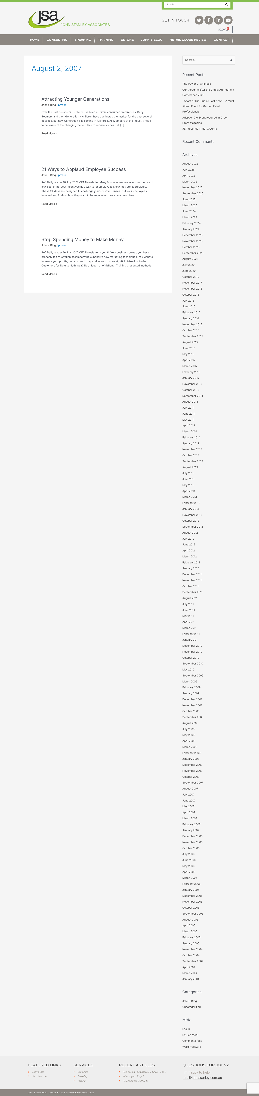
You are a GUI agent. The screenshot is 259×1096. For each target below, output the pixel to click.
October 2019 (190, 276)
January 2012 (190, 568)
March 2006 (189, 877)
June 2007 (189, 800)
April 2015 (188, 360)
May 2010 (188, 669)
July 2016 (188, 300)
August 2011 (190, 598)
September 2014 (192, 395)
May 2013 (188, 485)
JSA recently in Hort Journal (200, 128)
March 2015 (189, 366)
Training (105, 39)
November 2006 (192, 842)
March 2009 (189, 681)
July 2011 (188, 604)
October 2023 (191, 247)
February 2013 (191, 503)
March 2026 (189, 181)
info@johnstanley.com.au (202, 1078)
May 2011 (188, 616)
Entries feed (190, 1035)
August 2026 (190, 163)
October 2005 (190, 907)
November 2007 (192, 770)
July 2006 (188, 854)
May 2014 (188, 419)
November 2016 (192, 288)
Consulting (57, 39)
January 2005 (190, 943)
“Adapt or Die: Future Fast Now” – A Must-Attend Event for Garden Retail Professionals (208, 106)
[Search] (226, 5)
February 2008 (191, 753)
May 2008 (188, 735)
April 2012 (188, 550)
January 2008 (190, 758)
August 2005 (190, 919)
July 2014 (188, 407)
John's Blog (48, 105)
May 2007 (188, 806)
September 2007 (192, 782)
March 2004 (189, 973)
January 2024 (190, 229)
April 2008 (188, 741)
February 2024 (191, 223)
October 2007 (190, 776)
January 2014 (190, 443)
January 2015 (190, 377)
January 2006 (190, 889)
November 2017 (192, 282)
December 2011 (192, 574)
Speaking (83, 39)
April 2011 (188, 622)
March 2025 (189, 205)
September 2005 (192, 913)
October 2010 (190, 657)
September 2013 (192, 461)
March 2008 (189, 747)
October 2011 (190, 586)
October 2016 (190, 294)
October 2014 (190, 389)
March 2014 (189, 431)
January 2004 (190, 979)
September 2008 (192, 717)
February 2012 (191, 562)
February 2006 (191, 883)
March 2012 (189, 556)
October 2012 (190, 520)
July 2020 (188, 264)
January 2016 (190, 318)
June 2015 (188, 348)
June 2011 (188, 610)
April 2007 (188, 812)
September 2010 (192, 663)
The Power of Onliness (196, 83)
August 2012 (190, 532)
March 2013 (189, 497)
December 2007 (192, 764)
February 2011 (191, 634)
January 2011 (190, 639)
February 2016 (191, 312)
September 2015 (192, 336)
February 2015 (191, 372)
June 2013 (188, 479)
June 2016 (188, 306)
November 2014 (192, 383)
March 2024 (189, 217)
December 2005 (192, 895)
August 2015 (190, 342)
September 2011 (192, 592)
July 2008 (188, 729)
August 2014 (190, 401)
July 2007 (188, 794)
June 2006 (189, 860)
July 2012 (188, 538)
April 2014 (188, 425)
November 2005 (192, 901)
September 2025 (192, 193)
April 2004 (188, 967)
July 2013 (188, 473)
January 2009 (190, 693)
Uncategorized (191, 1007)
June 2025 (189, 199)
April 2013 (188, 491)
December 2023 (192, 235)
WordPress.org (191, 1046)
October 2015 (190, 330)
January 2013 (190, 509)
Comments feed (192, 1040)
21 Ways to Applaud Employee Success (83, 169)
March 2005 (189, 931)
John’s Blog (152, 39)
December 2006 (192, 836)
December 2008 (192, 699)
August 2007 (190, 788)
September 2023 (193, 253)
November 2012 (192, 515)
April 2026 (188, 175)
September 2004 (193, 961)
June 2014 (188, 413)
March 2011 (189, 628)
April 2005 (188, 925)
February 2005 (191, 937)
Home (34, 39)
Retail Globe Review (188, 39)
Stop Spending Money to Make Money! (83, 239)
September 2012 (192, 526)
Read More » (49, 133)
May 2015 (188, 354)
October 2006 (190, 848)
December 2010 (192, 645)
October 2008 (190, 711)
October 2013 (190, 455)
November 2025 (192, 187)
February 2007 (191, 824)
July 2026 (188, 169)
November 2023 (192, 241)
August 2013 (190, 467)
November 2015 (192, 324)
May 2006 (188, 866)
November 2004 (192, 949)
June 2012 (188, 544)
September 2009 (192, 675)
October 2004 (191, 955)
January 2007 (190, 830)
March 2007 (189, 818)
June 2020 (189, 270)
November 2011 (192, 580)
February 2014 (191, 437)
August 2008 (190, 723)
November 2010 (192, 651)
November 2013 (192, 449)
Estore (127, 39)
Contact (221, 39)
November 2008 (192, 705)
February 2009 (191, 687)
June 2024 (189, 211)
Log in (186, 1029)
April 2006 (188, 872)
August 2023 (190, 258)
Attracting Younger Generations (75, 99)
